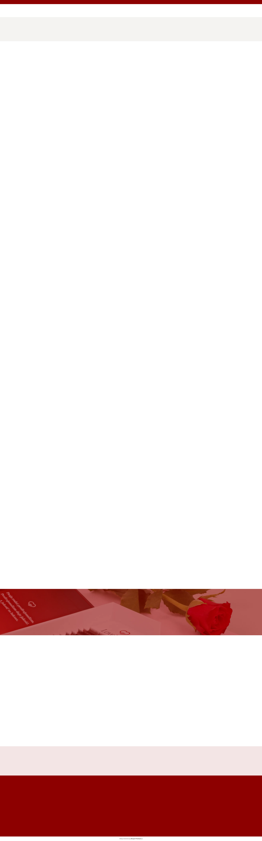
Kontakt (136, 815)
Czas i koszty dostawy (196, 797)
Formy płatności (194, 794)
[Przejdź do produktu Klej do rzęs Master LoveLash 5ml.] (98, 101)
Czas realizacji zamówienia (197, 800)
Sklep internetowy (130, 838)
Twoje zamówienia (167, 794)
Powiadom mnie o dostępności (62, 121)
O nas (135, 818)
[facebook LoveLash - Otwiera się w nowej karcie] (50, 828)
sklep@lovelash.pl (58, 17)
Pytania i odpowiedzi (140, 803)
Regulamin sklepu (139, 794)
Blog (134, 821)
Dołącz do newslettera (157, 767)
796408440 (56, 14)
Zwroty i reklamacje (140, 800)
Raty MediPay (138, 806)
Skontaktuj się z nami (53, 627)
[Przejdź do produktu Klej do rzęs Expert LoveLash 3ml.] (131, 93)
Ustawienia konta (166, 797)
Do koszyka (94, 121)
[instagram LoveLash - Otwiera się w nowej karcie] (60, 828)
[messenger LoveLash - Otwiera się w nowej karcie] (55, 828)
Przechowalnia (165, 800)
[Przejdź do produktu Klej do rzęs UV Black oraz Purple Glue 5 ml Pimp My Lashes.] (98, 153)
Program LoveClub (167, 803)
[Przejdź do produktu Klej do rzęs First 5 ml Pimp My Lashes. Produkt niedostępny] (131, 153)
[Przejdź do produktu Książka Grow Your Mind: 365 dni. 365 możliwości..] (90, 699)
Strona (201, 190)
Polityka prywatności (141, 797)
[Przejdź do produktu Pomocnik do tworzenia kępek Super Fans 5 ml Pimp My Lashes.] (65, 153)
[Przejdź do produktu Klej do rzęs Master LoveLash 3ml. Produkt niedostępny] (65, 101)
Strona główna (53, 26)
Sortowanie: (54, 68)
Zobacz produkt (95, 166)
